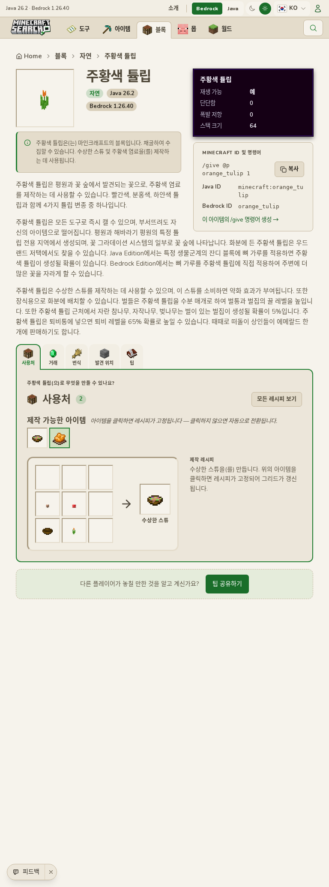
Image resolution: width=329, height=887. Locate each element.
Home (33, 56)
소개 (173, 8)
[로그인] (318, 8)
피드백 (31, 872)
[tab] (28, 357)
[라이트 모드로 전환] (265, 9)
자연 (86, 56)
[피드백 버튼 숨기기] (51, 872)
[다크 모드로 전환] (252, 9)
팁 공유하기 (227, 584)
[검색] (313, 28)
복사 (293, 169)
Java (232, 8)
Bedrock (207, 8)
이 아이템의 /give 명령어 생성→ (240, 220)
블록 (61, 56)
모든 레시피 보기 (276, 399)
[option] (37, 438)
